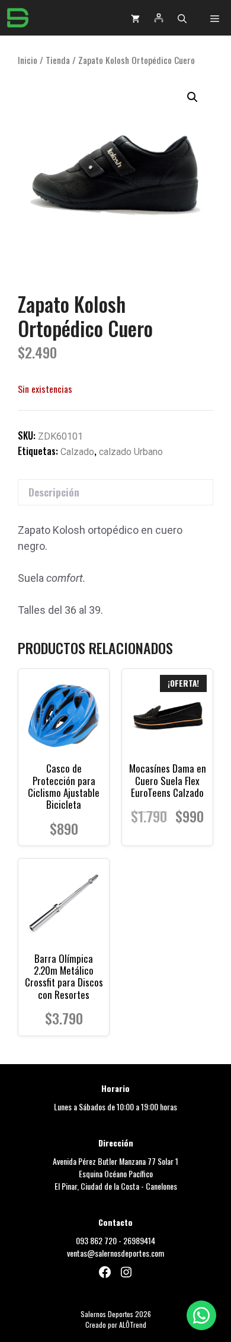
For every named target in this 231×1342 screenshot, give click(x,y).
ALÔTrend (132, 1324)
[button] (182, 18)
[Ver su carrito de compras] (135, 18)
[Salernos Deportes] (18, 18)
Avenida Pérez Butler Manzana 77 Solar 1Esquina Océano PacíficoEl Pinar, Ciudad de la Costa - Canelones (115, 1173)
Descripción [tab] (53, 492)
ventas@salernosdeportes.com (115, 1253)
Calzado (77, 451)
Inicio (27, 60)
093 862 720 (96, 1240)
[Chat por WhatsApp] (201, 1315)
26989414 (139, 1240)
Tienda (58, 60)
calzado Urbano (131, 451)
